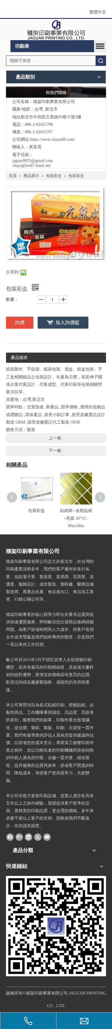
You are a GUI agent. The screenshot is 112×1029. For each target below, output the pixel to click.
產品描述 (19, 357)
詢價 (19, 322)
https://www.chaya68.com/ (52, 139)
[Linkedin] (28, 837)
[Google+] (19, 837)
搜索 (101, 61)
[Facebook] (10, 837)
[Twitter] (38, 837)
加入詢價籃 (67, 322)
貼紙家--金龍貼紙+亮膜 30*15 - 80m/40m (76, 518)
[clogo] (56, 29)
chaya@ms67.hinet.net (31, 165)
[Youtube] (47, 837)
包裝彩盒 (36, 510)
